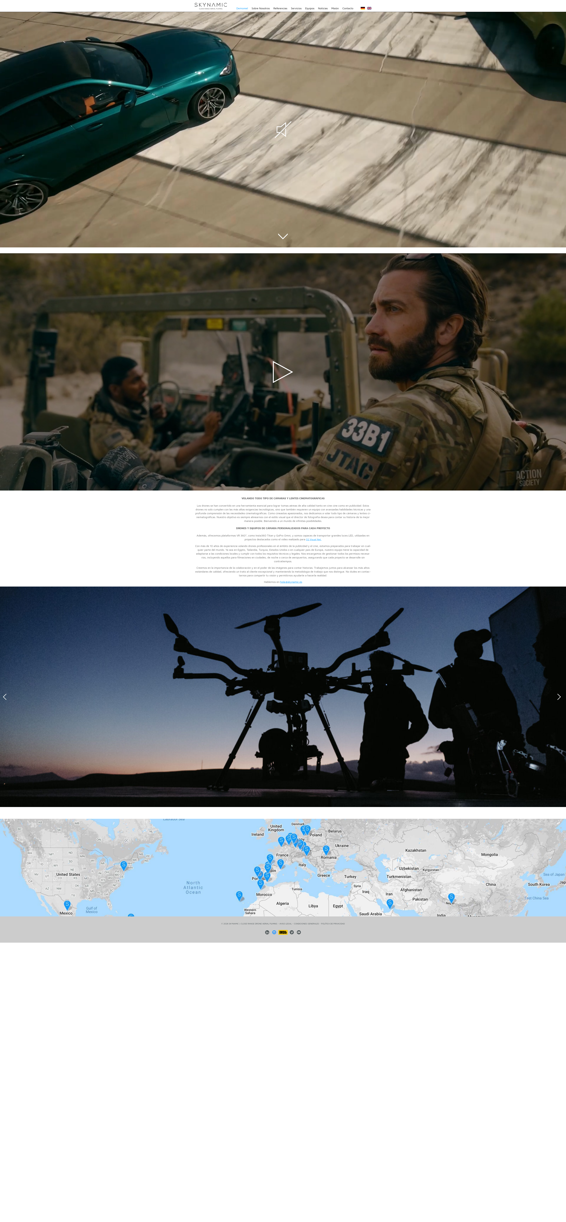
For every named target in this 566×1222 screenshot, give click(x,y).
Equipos (309, 8)
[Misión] (283, 867)
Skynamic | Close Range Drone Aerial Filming (211, 6)
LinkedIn (267, 932)
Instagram (274, 932)
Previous (6, 697)
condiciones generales (306, 923)
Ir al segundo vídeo (283, 236)
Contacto (347, 8)
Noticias (323, 8)
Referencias (280, 8)
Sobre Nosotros (261, 8)
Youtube (299, 932)
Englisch (369, 9)
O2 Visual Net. (313, 539)
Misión (335, 8)
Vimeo (292, 932)
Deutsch (363, 9)
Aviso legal (285, 923)
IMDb (283, 932)
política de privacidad (333, 923)
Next (560, 697)
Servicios (296, 8)
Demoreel (242, 8)
